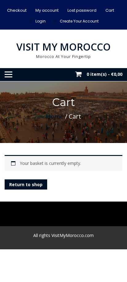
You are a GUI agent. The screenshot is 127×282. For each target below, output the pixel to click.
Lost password (82, 10)
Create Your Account (79, 21)
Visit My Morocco (63, 46)
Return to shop (26, 184)
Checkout (17, 10)
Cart (109, 10)
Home (54, 116)
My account (47, 10)
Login (40, 21)
